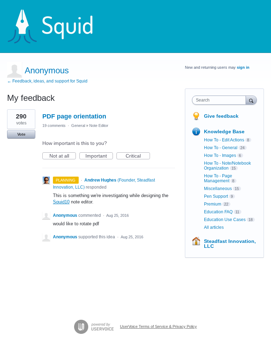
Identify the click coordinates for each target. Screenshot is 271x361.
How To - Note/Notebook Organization (227, 166)
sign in (243, 67)
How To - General (220, 147)
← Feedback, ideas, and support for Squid (47, 81)
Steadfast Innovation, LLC (230, 243)
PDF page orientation (74, 116)
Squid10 (61, 201)
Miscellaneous (218, 188)
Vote (21, 134)
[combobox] (220, 100)
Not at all (62, 156)
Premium (212, 204)
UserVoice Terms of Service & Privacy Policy (158, 326)
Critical (138, 156)
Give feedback (221, 116)
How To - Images (220, 155)
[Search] (251, 100)
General (78, 125)
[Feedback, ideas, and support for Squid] (57, 26)
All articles (214, 227)
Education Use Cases (225, 219)
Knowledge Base (224, 131)
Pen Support (216, 196)
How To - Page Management (218, 178)
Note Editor (98, 125)
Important (99, 156)
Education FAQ (218, 211)
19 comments (54, 125)
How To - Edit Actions (224, 139)
